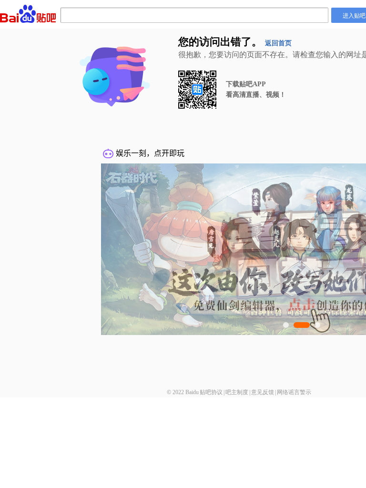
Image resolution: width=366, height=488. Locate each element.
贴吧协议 (211, 392)
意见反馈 (262, 392)
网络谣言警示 (294, 392)
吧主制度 (236, 392)
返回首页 (278, 43)
